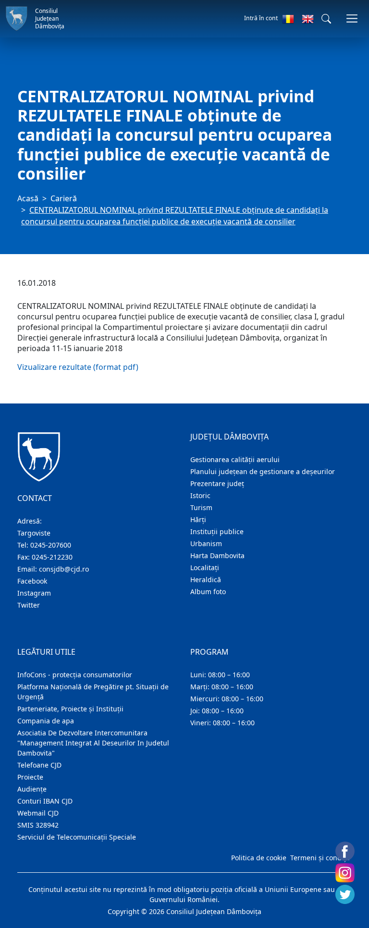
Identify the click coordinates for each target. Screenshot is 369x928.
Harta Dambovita (217, 555)
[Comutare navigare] (352, 18)
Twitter (28, 605)
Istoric (200, 495)
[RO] (288, 18)
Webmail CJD (38, 813)
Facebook (32, 581)
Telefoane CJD (39, 764)
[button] (326, 19)
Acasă (27, 198)
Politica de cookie (258, 857)
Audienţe (32, 789)
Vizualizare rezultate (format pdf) (77, 367)
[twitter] (345, 894)
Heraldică (205, 579)
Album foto (208, 591)
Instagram (34, 593)
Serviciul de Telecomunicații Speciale (76, 837)
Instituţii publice (217, 531)
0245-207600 (50, 544)
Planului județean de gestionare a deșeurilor (262, 471)
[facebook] (345, 851)
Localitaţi (204, 567)
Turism (201, 507)
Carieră (63, 198)
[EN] (308, 18)
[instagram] (345, 872)
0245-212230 (52, 557)
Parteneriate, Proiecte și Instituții (70, 708)
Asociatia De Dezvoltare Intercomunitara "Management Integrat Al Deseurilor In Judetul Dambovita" (93, 742)
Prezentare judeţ (217, 483)
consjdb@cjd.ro (64, 569)
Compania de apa (45, 720)
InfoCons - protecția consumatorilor (74, 674)
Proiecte (30, 776)
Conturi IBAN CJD (45, 801)
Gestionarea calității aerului (235, 459)
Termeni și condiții (320, 857)
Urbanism (206, 543)
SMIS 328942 (38, 825)
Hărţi (198, 519)
